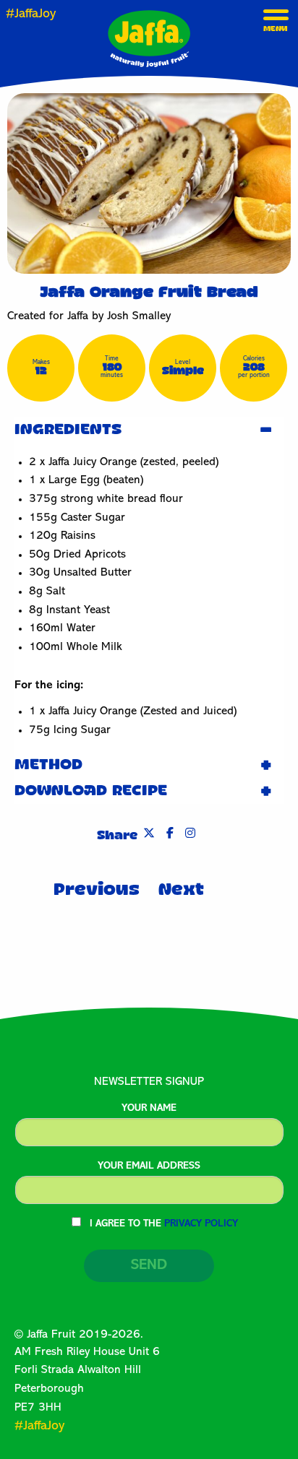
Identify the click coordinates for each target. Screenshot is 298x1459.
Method (48, 765)
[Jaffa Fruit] (149, 38)
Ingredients (68, 430)
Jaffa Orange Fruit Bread (149, 292)
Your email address (149, 1166)
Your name (149, 1109)
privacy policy (201, 1224)
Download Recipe (90, 791)
